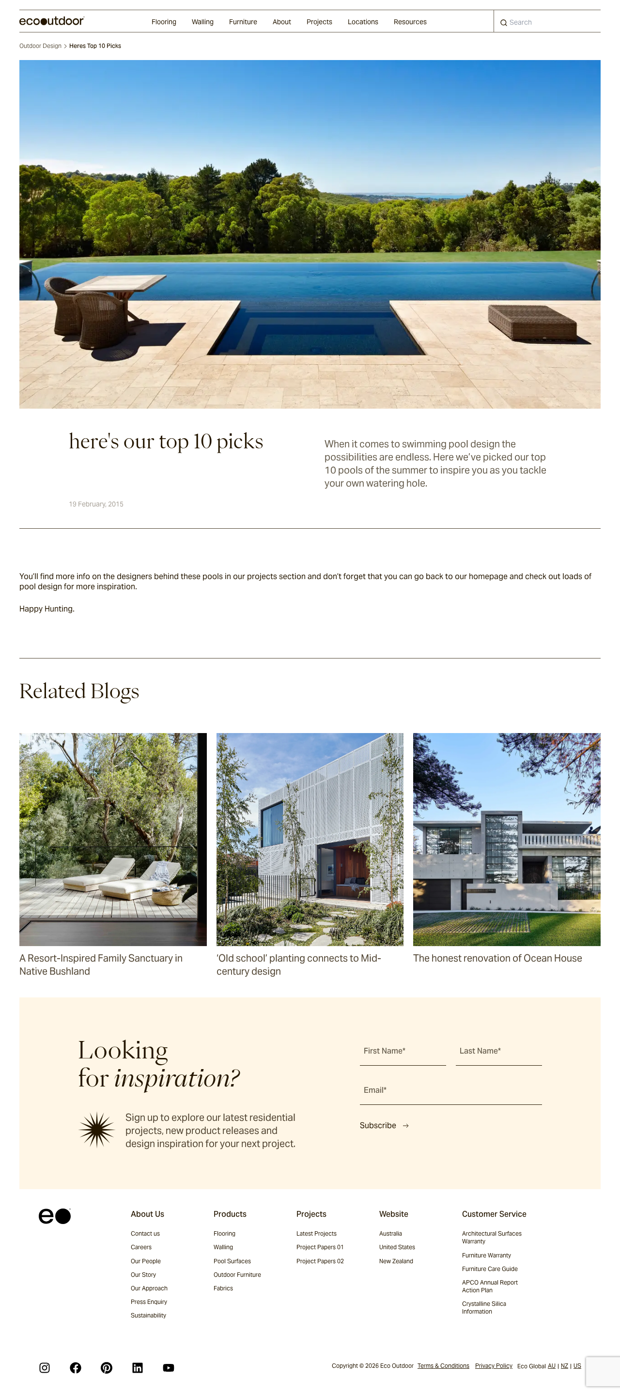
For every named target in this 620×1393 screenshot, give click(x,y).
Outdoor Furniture (237, 1274)
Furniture (243, 21)
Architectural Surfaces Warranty (492, 1237)
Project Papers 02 (320, 1261)
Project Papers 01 (320, 1247)
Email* (375, 1090)
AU (552, 1365)
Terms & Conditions (443, 1365)
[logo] (52, 20)
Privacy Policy (493, 1365)
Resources (410, 21)
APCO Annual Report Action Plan (490, 1286)
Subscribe (378, 1125)
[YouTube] (168, 1368)
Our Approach (149, 1288)
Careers (141, 1247)
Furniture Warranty (486, 1255)
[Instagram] (44, 1368)
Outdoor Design (40, 45)
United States (397, 1247)
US (577, 1365)
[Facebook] (75, 1368)
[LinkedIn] (137, 1368)
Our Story (143, 1274)
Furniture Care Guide (490, 1268)
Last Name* (480, 1051)
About (282, 21)
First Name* (384, 1051)
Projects (319, 21)
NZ (564, 1365)
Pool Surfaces (232, 1261)
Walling (203, 21)
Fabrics (223, 1288)
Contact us (145, 1233)
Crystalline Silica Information (484, 1307)
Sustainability (148, 1315)
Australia (390, 1233)
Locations (363, 21)
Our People (146, 1261)
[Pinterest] (106, 1368)
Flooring (164, 21)
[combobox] (547, 21)
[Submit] (504, 24)
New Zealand (396, 1261)
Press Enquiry (149, 1301)
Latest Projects (316, 1233)
